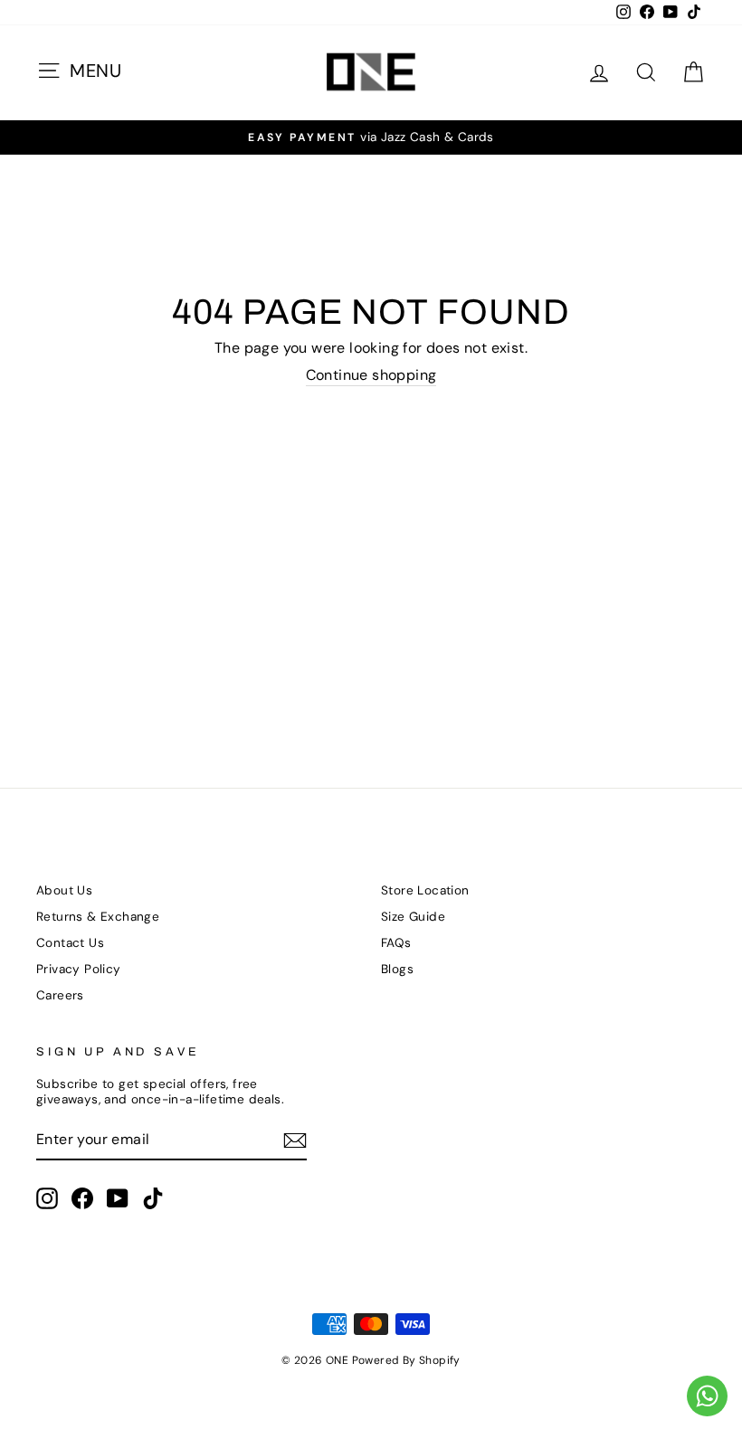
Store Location (425, 890)
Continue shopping (371, 375)
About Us (64, 890)
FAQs (396, 943)
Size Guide (413, 916)
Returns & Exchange (97, 916)
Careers (60, 995)
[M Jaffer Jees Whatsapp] (707, 1396)
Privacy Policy (78, 969)
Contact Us (70, 943)
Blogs (397, 969)
